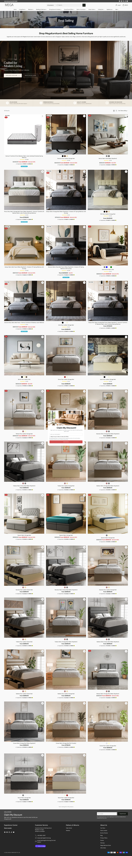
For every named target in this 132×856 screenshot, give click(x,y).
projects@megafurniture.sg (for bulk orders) (46, 841)
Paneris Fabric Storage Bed (24, 535)
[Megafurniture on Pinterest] (121, 1)
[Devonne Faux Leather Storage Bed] (66, 134)
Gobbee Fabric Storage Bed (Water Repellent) (107, 485)
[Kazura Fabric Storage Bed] (24, 773)
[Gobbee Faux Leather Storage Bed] (66, 669)
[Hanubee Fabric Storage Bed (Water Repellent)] (108, 410)
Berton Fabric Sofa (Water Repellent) (108, 158)
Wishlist (68, 830)
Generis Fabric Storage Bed (108, 537)
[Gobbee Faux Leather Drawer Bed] (24, 669)
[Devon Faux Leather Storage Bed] (66, 355)
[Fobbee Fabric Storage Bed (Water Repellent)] (66, 618)
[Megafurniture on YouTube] (127, 1)
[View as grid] (114, 110)
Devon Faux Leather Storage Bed (66, 379)
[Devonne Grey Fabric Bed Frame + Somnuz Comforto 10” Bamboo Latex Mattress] (24, 301)
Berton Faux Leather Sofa (24, 379)
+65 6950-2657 (41, 835)
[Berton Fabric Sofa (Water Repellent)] (108, 134)
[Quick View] (42, 119)
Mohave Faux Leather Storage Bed (24, 433)
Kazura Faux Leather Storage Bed (66, 797)
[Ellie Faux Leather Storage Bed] (108, 190)
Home (62, 16)
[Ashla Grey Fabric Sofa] (66, 410)
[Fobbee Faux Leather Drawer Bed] (24, 618)
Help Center (69, 828)
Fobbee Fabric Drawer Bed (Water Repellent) (24, 485)
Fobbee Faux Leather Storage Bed (66, 485)
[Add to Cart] (42, 116)
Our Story (102, 828)
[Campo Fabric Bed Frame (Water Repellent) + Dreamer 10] (24, 245)
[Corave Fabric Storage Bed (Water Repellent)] (24, 721)
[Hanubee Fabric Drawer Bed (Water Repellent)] (66, 566)
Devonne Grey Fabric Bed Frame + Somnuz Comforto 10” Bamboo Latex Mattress (24, 322)
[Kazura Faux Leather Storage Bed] (66, 773)
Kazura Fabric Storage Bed (24, 797)
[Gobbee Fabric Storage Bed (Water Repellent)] (108, 462)
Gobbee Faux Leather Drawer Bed (24, 693)
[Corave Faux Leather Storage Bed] (108, 721)
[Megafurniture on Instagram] (123, 1)
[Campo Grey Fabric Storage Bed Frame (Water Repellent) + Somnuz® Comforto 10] (108, 301)
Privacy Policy (103, 838)
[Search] (84, 5)
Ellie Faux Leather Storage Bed (107, 214)
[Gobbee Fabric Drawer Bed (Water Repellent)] (108, 618)
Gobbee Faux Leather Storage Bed (66, 693)
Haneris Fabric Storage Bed (66, 535)
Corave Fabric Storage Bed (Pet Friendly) (66, 743)
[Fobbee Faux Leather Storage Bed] (66, 462)
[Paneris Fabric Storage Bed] (24, 514)
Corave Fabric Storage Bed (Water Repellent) (24, 743)
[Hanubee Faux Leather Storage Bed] (108, 566)
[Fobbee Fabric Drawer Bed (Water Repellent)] (24, 462)
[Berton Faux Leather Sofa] (24, 355)
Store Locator (103, 830)
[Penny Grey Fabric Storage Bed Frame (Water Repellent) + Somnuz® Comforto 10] (24, 190)
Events (102, 840)
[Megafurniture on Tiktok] (125, 1)
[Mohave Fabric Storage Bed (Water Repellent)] (108, 669)
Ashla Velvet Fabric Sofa (108, 269)
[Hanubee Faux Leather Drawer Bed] (24, 566)
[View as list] (116, 110)
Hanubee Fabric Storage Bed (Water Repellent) (107, 433)
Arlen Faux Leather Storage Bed (66, 325)
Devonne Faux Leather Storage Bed (66, 158)
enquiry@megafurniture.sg (44, 838)
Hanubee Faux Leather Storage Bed (107, 589)
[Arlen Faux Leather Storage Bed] (66, 301)
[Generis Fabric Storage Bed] (108, 514)
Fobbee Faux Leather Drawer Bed (24, 641)
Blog (101, 835)
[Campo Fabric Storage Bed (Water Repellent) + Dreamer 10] (66, 190)
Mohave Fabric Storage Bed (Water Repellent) (108, 693)
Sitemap (102, 843)
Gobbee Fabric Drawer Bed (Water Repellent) (108, 641)
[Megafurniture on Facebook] (119, 1)
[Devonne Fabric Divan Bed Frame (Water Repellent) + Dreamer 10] (66, 245)
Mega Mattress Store (105, 845)
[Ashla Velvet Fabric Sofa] (108, 245)
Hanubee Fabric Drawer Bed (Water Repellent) (66, 589)
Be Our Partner (104, 833)
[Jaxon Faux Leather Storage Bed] (108, 355)
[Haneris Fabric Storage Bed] (66, 514)
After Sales (103, 848)
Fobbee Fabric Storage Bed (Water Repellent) (66, 641)
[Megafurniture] (9, 5)
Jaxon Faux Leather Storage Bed (108, 379)
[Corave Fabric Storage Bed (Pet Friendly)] (66, 721)
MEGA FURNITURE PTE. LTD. (14, 852)
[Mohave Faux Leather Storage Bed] (24, 410)
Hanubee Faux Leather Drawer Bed (24, 589)
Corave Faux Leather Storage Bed (108, 745)
